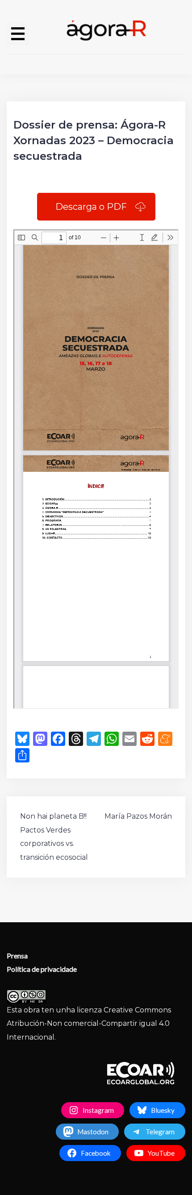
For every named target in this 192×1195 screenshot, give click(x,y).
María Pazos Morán (138, 816)
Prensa (17, 955)
